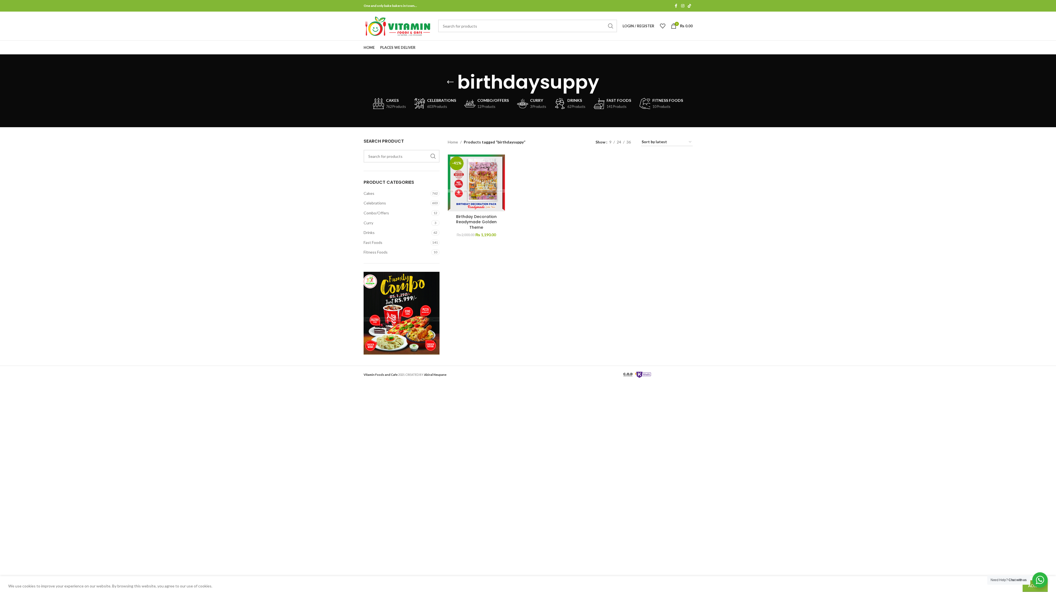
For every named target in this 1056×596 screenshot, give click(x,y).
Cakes (369, 193)
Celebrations (375, 203)
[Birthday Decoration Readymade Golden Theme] (476, 183)
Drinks (369, 232)
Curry (368, 222)
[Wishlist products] (662, 25)
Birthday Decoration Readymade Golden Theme (476, 222)
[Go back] (450, 82)
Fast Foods (373, 242)
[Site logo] (398, 25)
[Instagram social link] (682, 6)
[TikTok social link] (689, 6)
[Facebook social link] (676, 6)
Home (453, 142)
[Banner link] (402, 313)
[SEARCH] (610, 26)
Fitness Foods (376, 252)
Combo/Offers (376, 213)
